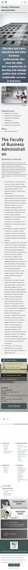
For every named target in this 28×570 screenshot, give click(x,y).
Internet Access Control (21, 457)
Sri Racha (20, 475)
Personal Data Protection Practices (22, 453)
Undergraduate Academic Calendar (14, 364)
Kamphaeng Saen (22, 469)
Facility (5, 450)
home (2, 12)
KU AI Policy (21, 445)
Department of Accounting (12, 125)
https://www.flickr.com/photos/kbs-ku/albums (12, 400)
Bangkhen (20, 467)
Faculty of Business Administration (20, 12)
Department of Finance (11, 113)
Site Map (6, 472)
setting (11, 565)
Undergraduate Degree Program (15, 371)
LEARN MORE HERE (14, 568)
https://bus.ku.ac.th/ (13, 392)
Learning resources (6, 447)
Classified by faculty (8, 12)
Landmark (6, 445)
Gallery (24, 105)
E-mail (19, 459)
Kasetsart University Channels (9, 491)
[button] (25, 102)
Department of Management (12, 116)
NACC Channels (7, 493)
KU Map (5, 470)
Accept (17, 565)
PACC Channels (7, 495)
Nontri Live (20, 461)
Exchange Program (11, 379)
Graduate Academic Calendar (13, 367)
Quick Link (6, 469)
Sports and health (8, 451)
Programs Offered (11, 360)
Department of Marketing (11, 123)
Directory (6, 467)
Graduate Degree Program (13, 375)
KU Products (7, 453)
